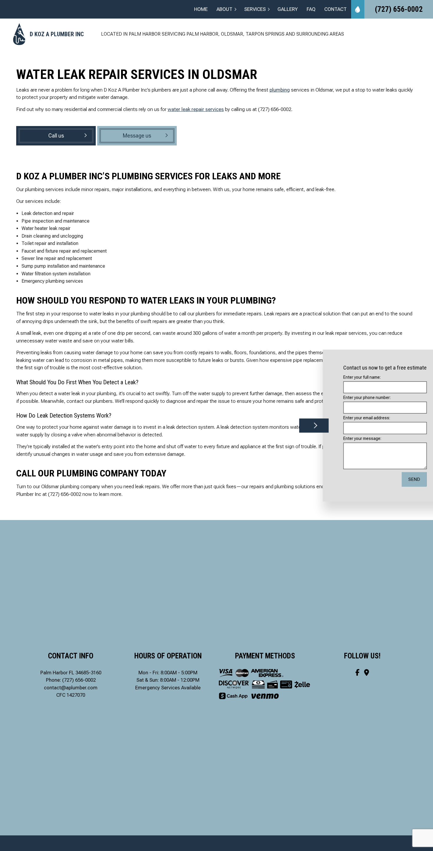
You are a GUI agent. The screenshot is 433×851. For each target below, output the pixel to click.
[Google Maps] (366, 672)
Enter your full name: (339, 377)
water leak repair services (196, 109)
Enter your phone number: (344, 397)
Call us (56, 136)
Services (255, 9)
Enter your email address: (343, 418)
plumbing (280, 90)
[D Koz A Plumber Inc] (19, 34)
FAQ (311, 9)
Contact (335, 9)
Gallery (287, 9)
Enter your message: (339, 438)
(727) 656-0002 (399, 9)
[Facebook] (357, 672)
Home (201, 9)
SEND (391, 479)
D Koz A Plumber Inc (57, 34)
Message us (137, 136)
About (224, 9)
